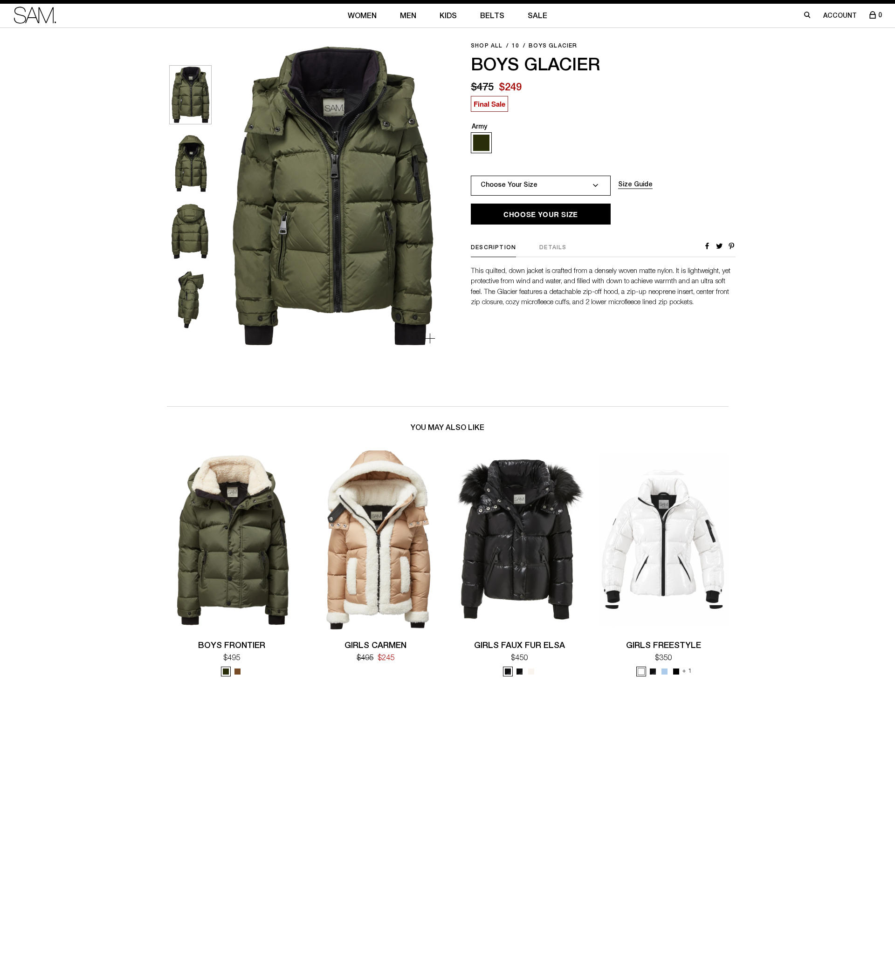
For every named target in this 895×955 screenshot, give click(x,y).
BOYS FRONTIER (231, 646)
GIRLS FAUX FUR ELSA (519, 646)
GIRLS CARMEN (375, 646)
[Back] (244, 196)
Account (840, 16)
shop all (487, 46)
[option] (190, 94)
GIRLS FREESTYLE (663, 646)
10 (515, 46)
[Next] (421, 196)
